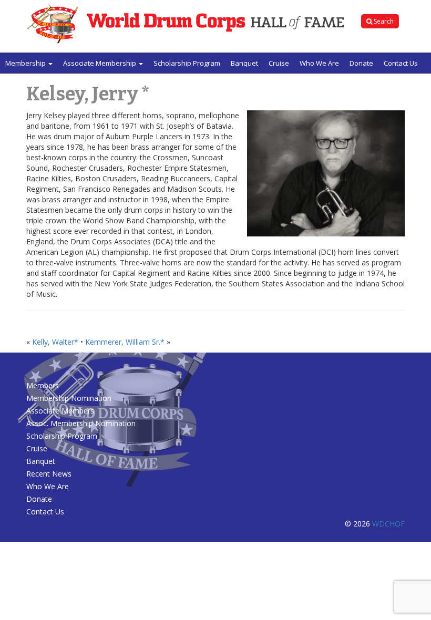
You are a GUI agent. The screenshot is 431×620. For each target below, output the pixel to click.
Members (42, 385)
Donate (361, 63)
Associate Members (60, 411)
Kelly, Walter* (55, 342)
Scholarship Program (186, 63)
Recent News (48, 474)
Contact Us (401, 63)
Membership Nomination (68, 398)
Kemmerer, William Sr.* (125, 342)
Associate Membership (100, 63)
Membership (26, 63)
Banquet (244, 63)
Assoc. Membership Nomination (81, 423)
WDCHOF (388, 524)
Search (383, 21)
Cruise (279, 63)
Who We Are (319, 63)
